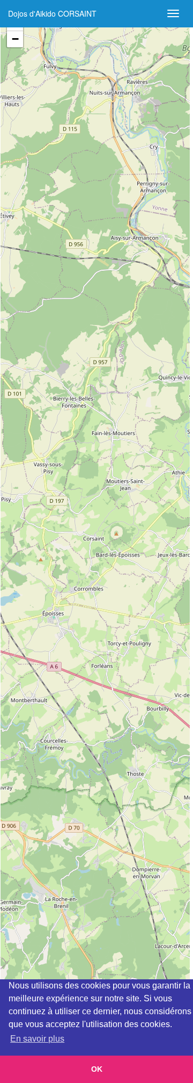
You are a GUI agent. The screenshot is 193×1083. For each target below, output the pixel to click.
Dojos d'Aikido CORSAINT (52, 13)
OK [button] (96, 1069)
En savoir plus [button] (37, 1038)
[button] (15, 39)
